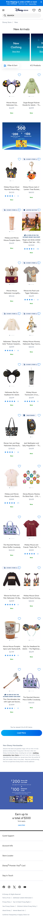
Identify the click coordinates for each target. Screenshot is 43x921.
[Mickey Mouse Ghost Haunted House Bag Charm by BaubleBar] (11, 182)
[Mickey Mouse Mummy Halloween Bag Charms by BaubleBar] (31, 326)
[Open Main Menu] (3, 10)
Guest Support (8, 836)
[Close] (40, 2)
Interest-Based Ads (18, 910)
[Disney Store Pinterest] (19, 887)
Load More (21, 733)
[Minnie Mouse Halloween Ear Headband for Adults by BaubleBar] (11, 87)
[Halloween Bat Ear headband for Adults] (11, 387)
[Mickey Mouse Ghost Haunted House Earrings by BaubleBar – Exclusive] (31, 580)
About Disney (6, 910)
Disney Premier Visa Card (13, 866)
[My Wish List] (33, 10)
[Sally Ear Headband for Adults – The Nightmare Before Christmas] (31, 631)
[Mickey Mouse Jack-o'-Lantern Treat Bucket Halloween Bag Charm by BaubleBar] (31, 171)
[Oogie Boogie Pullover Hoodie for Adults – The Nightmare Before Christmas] (31, 87)
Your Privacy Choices (8, 906)
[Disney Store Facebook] (3, 887)
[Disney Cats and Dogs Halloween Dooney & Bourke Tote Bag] (11, 438)
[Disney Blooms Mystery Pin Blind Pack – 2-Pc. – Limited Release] (31, 478)
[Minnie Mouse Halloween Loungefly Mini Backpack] (11, 275)
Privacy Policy (6, 902)
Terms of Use (6, 898)
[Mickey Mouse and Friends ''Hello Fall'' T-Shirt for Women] (31, 540)
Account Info (7, 846)
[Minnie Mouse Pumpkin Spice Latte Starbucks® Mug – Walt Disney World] (11, 642)
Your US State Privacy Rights (21, 902)
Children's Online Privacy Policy (26, 906)
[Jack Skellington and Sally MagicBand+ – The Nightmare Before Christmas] (31, 427)
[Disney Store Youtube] (24, 887)
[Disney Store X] (14, 887)
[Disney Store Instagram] (9, 887)
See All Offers (32, 4)
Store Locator (7, 856)
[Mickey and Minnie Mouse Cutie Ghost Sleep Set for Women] (11, 489)
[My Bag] (39, 10)
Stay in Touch (7, 875)
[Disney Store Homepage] (21, 10)
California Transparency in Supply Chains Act (15, 915)
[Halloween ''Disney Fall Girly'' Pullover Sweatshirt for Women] (11, 337)
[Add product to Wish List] (19, 75)
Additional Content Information (22, 898)
